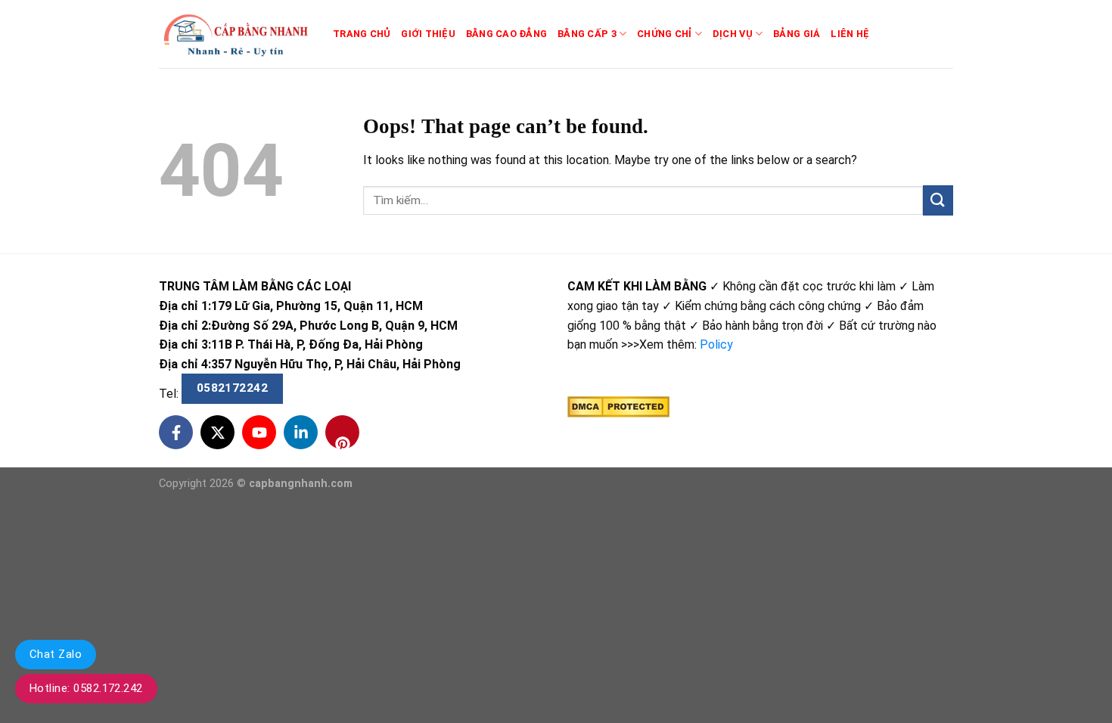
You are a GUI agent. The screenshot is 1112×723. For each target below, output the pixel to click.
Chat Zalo (56, 654)
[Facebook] (176, 432)
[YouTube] (259, 432)
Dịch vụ (733, 33)
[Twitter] (217, 432)
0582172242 (233, 388)
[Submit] (938, 200)
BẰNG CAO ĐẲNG (506, 33)
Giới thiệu (428, 33)
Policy (716, 344)
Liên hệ (850, 33)
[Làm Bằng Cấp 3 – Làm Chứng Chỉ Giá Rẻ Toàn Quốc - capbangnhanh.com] (234, 34)
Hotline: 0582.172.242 (86, 688)
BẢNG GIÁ (796, 33)
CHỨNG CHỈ (664, 33)
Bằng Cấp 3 (587, 33)
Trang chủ (361, 33)
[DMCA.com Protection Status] (618, 406)
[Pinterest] (342, 432)
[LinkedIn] (301, 432)
